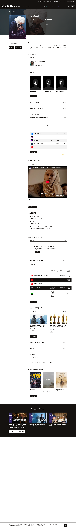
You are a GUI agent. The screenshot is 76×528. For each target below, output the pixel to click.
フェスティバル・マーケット (33, 6)
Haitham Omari (47, 91)
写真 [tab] (33, 164)
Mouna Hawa (33, 91)
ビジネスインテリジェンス (53, 6)
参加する (68, 6)
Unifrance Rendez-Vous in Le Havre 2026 (45, 1)
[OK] (66, 525)
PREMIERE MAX (37, 147)
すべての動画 (21, 431)
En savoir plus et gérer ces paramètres (16, 526)
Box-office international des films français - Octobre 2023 (37, 326)
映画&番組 (18, 6)
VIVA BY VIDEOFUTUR (38, 143)
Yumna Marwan (60, 91)
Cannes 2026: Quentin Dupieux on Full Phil (38, 425)
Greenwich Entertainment (52, 288)
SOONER (36, 140)
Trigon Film (53, 275)
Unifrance (62, 6)
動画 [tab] (29, 164)
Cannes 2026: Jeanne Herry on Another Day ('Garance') (17, 425)
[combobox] (39, 126)
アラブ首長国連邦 (37, 294)
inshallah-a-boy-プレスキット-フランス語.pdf (41, 362)
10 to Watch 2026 (57, 1)
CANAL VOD (36, 137)
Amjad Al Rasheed (48, 19)
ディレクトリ (43, 6)
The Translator (60, 389)
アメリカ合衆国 (37, 287)
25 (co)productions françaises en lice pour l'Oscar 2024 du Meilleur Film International (58, 327)
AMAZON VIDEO (37, 133)
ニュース (24, 6)
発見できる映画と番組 (13, 43)
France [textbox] (32, 125)
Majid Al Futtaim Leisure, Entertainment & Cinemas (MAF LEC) (52, 294)
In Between (33, 389)
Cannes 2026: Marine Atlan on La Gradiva (57, 425)
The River (45, 390)
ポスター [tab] (37, 164)
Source (60, 154)
